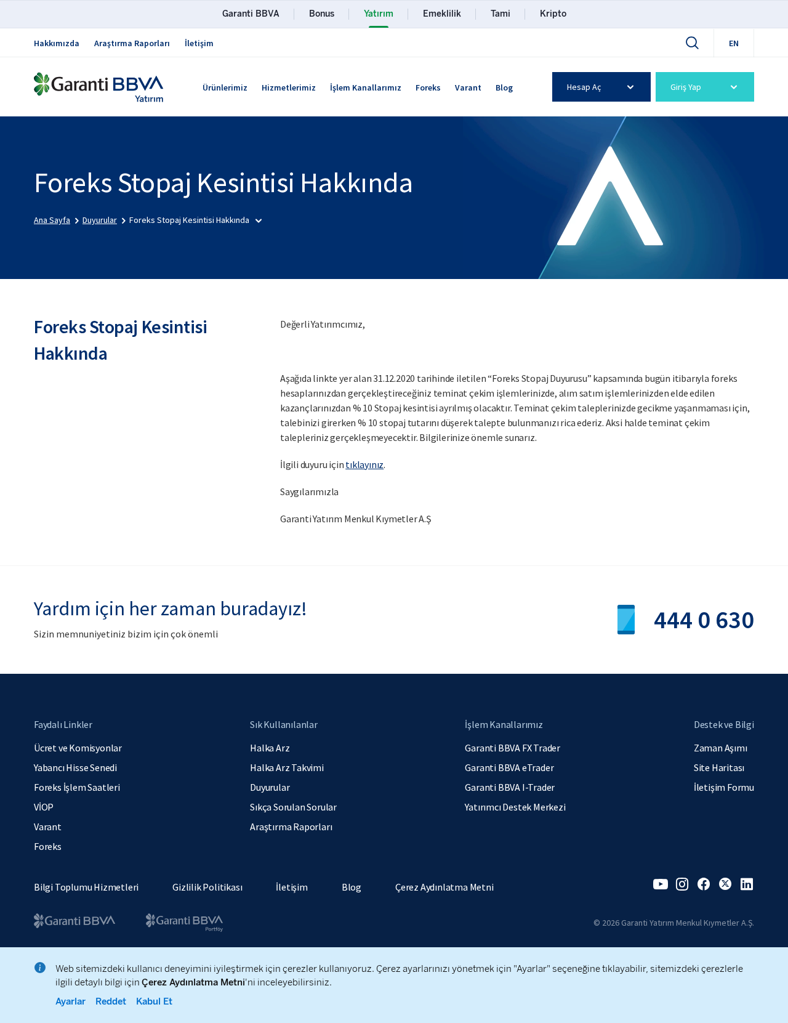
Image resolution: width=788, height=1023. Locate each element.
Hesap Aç (584, 86)
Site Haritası (719, 767)
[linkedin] (746, 884)
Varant (468, 87)
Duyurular (269, 787)
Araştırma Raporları (132, 43)
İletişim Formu (724, 787)
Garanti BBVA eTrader (509, 767)
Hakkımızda (56, 43)
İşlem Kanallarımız (365, 87)
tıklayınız (364, 464)
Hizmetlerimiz (289, 87)
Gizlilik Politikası (207, 887)
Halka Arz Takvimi (287, 767)
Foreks (428, 87)
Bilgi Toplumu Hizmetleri (86, 887)
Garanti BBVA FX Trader (512, 748)
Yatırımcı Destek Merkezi (515, 807)
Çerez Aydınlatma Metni (444, 887)
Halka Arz (269, 748)
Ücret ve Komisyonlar (78, 748)
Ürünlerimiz (225, 87)
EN (734, 43)
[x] (725, 884)
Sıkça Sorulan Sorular (293, 807)
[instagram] (682, 884)
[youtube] (660, 884)
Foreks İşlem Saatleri (77, 787)
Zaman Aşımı (720, 748)
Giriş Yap (685, 86)
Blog (504, 87)
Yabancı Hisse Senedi (75, 767)
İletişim (199, 43)
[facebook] (703, 884)
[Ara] (692, 42)
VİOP (44, 807)
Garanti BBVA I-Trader (510, 787)
